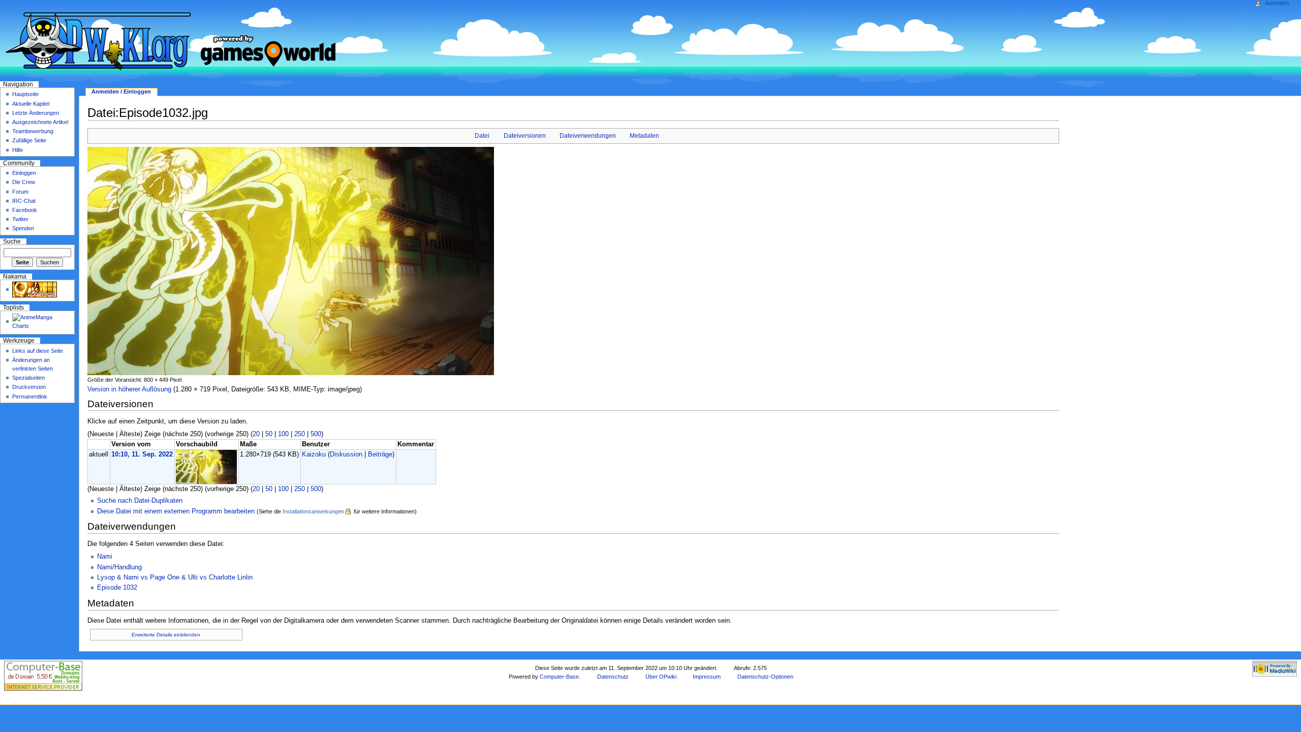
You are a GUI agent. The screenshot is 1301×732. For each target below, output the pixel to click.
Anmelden (1277, 3)
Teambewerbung (32, 131)
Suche (12, 241)
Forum (20, 192)
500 (316, 434)
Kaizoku (314, 454)
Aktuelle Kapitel (30, 104)
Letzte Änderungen (35, 113)
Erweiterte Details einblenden (166, 634)
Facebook (24, 210)
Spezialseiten (28, 378)
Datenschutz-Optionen (765, 677)
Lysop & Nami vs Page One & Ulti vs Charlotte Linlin (175, 577)
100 (283, 434)
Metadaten (644, 135)
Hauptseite (25, 94)
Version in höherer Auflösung (129, 389)
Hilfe (17, 150)
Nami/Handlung (119, 567)
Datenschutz (613, 677)
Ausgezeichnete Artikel (40, 122)
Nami (104, 556)
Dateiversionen (525, 135)
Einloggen (24, 173)
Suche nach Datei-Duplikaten (139, 500)
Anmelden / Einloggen (121, 91)
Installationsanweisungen (313, 511)
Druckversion (29, 387)
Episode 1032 (117, 587)
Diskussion (346, 454)
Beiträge (380, 454)
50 (268, 434)
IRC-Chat (24, 201)
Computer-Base (559, 677)
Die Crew (23, 182)
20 (256, 434)
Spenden (23, 228)
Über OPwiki (660, 677)
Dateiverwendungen (588, 135)
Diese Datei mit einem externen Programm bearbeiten (176, 511)
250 (299, 434)
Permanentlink (29, 396)
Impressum (707, 677)
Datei (482, 135)
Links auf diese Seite (37, 351)
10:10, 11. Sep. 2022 (142, 454)
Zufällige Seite (29, 140)
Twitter (20, 219)
